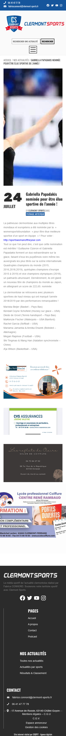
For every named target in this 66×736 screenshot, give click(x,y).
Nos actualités (21, 60)
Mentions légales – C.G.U (36, 714)
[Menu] (33, 49)
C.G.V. (36, 718)
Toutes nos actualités (31, 660)
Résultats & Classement (33, 673)
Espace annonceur (36, 722)
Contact (32, 630)
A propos (33, 624)
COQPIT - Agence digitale (42, 734)
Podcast (32, 636)
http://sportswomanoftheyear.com (22, 240)
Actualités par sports (31, 667)
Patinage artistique (35, 214)
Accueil (7, 60)
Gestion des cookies (36, 727)
